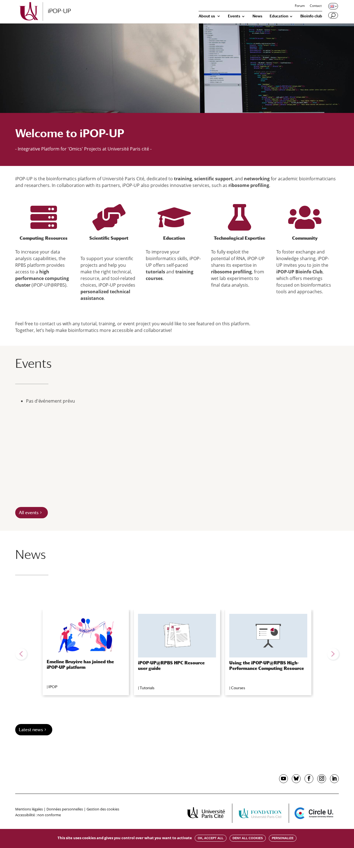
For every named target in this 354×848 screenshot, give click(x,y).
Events (234, 16)
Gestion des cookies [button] (103, 809)
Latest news (31, 729)
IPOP (52, 687)
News (257, 16)
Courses (238, 688)
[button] (21, 654)
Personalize (282, 838)
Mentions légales (29, 809)
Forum (300, 6)
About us (207, 16)
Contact (316, 6)
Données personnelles (64, 809)
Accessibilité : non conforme (38, 814)
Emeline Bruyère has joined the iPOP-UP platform (80, 664)
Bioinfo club (311, 16)
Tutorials (147, 688)
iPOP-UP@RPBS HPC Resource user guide (171, 665)
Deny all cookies (248, 838)
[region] (177, 653)
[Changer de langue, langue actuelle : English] (332, 6)
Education (279, 16)
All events (28, 512)
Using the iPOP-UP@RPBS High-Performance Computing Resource (266, 665)
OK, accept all (210, 838)
